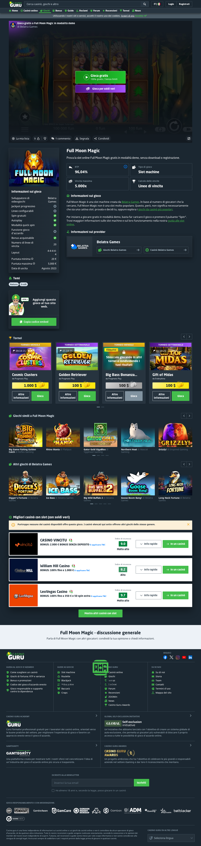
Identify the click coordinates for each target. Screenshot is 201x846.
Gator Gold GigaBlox (96, 450)
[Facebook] (165, 657)
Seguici (167, 653)
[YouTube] (184, 657)
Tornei (126, 10)
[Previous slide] (184, 336)
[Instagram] (178, 657)
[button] (101, 139)
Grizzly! (173, 449)
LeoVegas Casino (54, 591)
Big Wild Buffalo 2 (99, 499)
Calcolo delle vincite (148, 180)
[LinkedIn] (190, 657)
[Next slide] (189, 336)
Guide (71, 10)
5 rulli (24, 284)
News (138, 10)
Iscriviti (141, 782)
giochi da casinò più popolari (155, 209)
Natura (14, 284)
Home (15, 10)
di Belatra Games (27, 26)
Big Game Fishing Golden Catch (22, 450)
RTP (77, 166)
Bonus (58, 10)
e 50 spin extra (70, 596)
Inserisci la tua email (64, 780)
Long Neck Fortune (174, 499)
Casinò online (31, 10)
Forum (96, 10)
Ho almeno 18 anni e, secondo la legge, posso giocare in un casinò (91, 790)
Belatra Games (130, 202)
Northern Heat (134, 450)
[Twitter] (171, 657)
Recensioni (111, 10)
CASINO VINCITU (54, 540)
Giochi (46, 10)
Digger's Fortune (23, 499)
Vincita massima (83, 180)
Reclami (83, 10)
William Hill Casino (55, 566)
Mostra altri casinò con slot (100, 613)
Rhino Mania (58, 449)
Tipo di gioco (145, 166)
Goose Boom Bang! (137, 499)
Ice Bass (59, 498)
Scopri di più (127, 15)
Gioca (40, 396)
